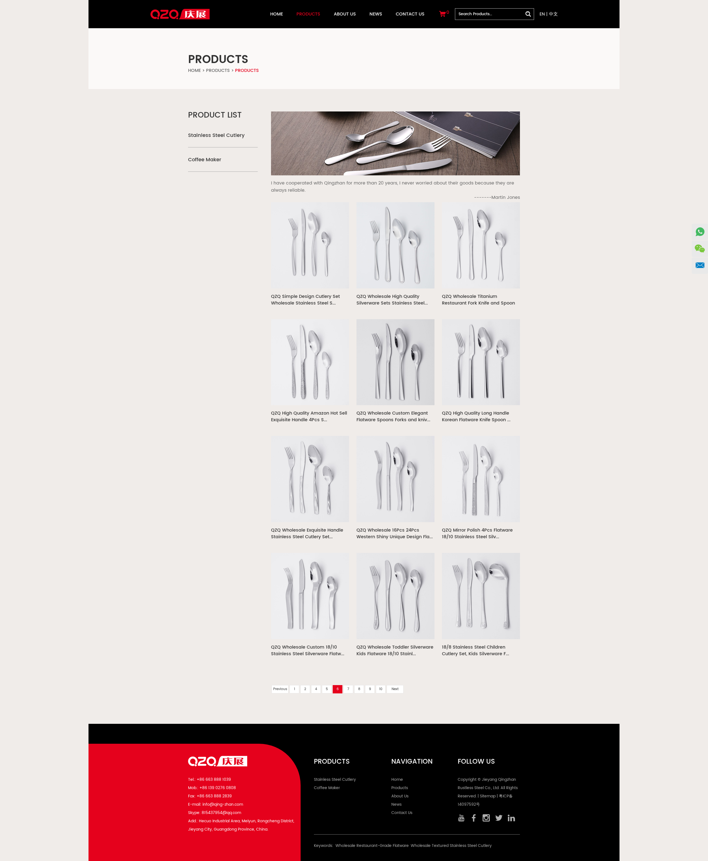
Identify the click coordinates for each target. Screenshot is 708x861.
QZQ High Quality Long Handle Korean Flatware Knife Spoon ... (476, 416)
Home (276, 14)
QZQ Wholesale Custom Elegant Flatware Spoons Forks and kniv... (393, 416)
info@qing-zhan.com (222, 804)
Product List (215, 115)
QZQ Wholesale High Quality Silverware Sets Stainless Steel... (392, 299)
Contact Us (410, 14)
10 (380, 689)
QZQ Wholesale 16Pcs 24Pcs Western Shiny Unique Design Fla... (394, 533)
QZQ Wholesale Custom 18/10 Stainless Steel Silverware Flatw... (307, 650)
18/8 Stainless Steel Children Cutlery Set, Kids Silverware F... (475, 650)
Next (395, 689)
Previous (280, 689)
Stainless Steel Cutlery (216, 135)
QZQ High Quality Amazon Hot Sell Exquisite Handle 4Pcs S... (309, 416)
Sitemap (488, 796)
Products (308, 14)
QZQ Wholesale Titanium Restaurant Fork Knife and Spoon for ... (478, 299)
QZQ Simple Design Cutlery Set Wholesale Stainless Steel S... (305, 299)
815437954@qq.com (221, 813)
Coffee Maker (204, 160)
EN (542, 14)
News (375, 14)
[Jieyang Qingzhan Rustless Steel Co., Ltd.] (180, 10)
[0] (442, 15)
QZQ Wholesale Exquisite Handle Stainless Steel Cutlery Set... (307, 533)
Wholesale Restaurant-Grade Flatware (372, 845)
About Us (345, 14)
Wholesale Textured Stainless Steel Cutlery (451, 845)
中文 (553, 14)
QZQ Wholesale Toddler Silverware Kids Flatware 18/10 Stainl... (394, 650)
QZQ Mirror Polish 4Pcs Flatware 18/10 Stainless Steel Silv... (477, 533)
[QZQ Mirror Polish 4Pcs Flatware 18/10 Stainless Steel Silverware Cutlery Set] (481, 479)
